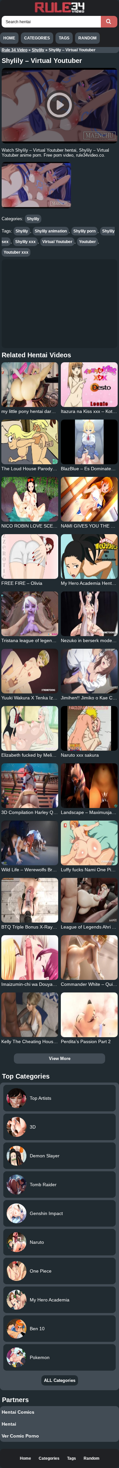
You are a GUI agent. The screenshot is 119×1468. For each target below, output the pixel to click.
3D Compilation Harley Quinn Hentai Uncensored (52, 812)
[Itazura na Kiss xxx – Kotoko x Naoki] (89, 384)
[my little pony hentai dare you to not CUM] (29, 384)
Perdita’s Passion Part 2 (86, 1041)
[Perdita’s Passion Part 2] (89, 1014)
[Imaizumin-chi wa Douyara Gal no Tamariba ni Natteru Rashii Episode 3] (29, 957)
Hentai (9, 1424)
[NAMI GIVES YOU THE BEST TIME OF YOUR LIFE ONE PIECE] (89, 499)
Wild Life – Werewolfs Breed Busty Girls (42, 869)
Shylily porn (84, 231)
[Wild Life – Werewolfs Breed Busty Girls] (29, 843)
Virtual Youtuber (57, 241)
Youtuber (87, 241)
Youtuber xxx (16, 252)
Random (87, 38)
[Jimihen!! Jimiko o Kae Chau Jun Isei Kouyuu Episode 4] (89, 671)
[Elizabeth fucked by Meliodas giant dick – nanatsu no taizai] (29, 728)
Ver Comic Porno (20, 1436)
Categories (37, 38)
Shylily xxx (25, 241)
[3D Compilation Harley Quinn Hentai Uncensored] (29, 785)
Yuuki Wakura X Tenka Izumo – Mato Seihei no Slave (56, 697)
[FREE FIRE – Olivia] (29, 556)
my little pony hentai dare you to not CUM (44, 411)
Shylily (38, 50)
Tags (64, 38)
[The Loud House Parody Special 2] (29, 442)
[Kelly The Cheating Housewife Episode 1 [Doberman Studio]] (29, 1014)
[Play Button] (59, 105)
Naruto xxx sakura (80, 755)
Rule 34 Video (14, 50)
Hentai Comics (18, 1412)
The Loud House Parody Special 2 (37, 468)
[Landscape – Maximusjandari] (89, 785)
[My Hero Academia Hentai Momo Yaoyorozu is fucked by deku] (89, 556)
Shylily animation (51, 231)
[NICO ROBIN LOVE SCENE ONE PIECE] (29, 499)
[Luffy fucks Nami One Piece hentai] (89, 843)
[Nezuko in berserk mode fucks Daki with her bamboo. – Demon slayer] (89, 613)
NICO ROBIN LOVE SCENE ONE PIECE (43, 526)
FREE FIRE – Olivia (21, 583)
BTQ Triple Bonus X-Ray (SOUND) (37, 927)
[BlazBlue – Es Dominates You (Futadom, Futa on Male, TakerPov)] (89, 442)
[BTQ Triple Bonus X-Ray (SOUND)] (29, 900)
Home (9, 38)
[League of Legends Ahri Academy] (89, 900)
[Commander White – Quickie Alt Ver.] (89, 957)
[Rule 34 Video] (59, 12)
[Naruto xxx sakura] (89, 728)
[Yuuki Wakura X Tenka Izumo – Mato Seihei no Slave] (29, 671)
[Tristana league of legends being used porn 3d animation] (29, 613)
